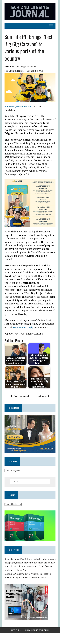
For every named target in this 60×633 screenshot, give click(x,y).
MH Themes (45, 630)
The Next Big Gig (35, 70)
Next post (41, 396)
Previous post (21, 396)
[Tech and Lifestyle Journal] (30, 11)
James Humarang (23, 107)
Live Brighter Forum (26, 66)
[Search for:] (30, 481)
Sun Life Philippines (14, 70)
